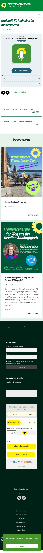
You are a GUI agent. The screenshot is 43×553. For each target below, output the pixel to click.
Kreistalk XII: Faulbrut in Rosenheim (21, 123)
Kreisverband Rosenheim (19, 4)
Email (7, 354)
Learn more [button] (25, 541)
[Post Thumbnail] (21, 172)
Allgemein (17, 92)
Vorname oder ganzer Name (14, 347)
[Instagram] (24, 498)
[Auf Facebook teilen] (3, 93)
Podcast (23, 92)
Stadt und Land (14, 7)
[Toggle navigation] (39, 14)
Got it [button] (22, 546)
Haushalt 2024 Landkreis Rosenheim (21, 110)
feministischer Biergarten (15, 202)
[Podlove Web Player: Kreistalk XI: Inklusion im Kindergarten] (21, 60)
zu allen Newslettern (14, 382)
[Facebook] (19, 498)
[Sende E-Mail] (8, 93)
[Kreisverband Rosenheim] (4, 5)
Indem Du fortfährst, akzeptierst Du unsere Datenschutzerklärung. (20, 362)
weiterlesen (33, 215)
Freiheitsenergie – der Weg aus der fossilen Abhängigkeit (19, 279)
